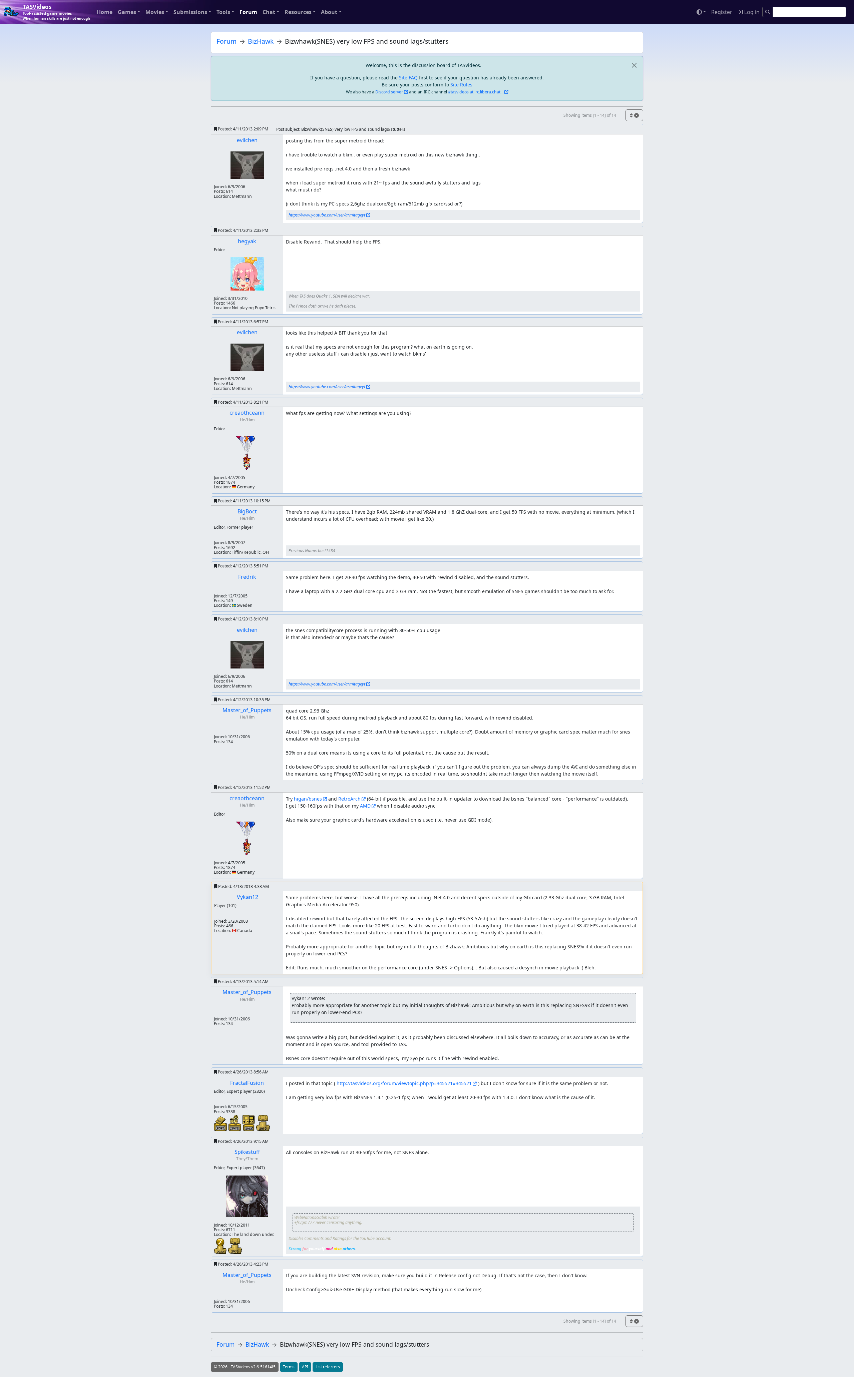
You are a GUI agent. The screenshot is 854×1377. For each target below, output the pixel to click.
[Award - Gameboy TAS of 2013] (249, 1122)
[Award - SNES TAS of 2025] (221, 1123)
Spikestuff (247, 1152)
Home (104, 12)
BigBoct (247, 511)
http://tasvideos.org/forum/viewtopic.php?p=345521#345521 (404, 1083)
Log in (751, 12)
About (329, 12)
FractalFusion (247, 1082)
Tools (223, 12)
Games (127, 12)
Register (721, 12)
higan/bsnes (308, 799)
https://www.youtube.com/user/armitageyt (327, 215)
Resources (298, 12)
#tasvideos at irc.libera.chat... (475, 92)
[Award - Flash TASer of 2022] (221, 1245)
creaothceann (247, 412)
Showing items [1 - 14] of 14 (589, 115)
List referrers (328, 1367)
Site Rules (461, 84)
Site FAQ (408, 77)
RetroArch (349, 799)
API (305, 1367)
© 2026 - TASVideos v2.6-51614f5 (245, 1367)
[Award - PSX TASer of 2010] (263, 1122)
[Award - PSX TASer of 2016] (235, 1245)
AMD (365, 806)
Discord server (389, 92)
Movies (154, 12)
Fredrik (247, 576)
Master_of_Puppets (247, 710)
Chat (269, 12)
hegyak (247, 241)
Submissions (190, 12)
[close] (633, 65)
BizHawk (261, 41)
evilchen (247, 140)
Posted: (242, 129)
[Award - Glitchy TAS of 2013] (236, 1122)
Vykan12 (247, 897)
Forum (248, 12)
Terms (289, 1367)
